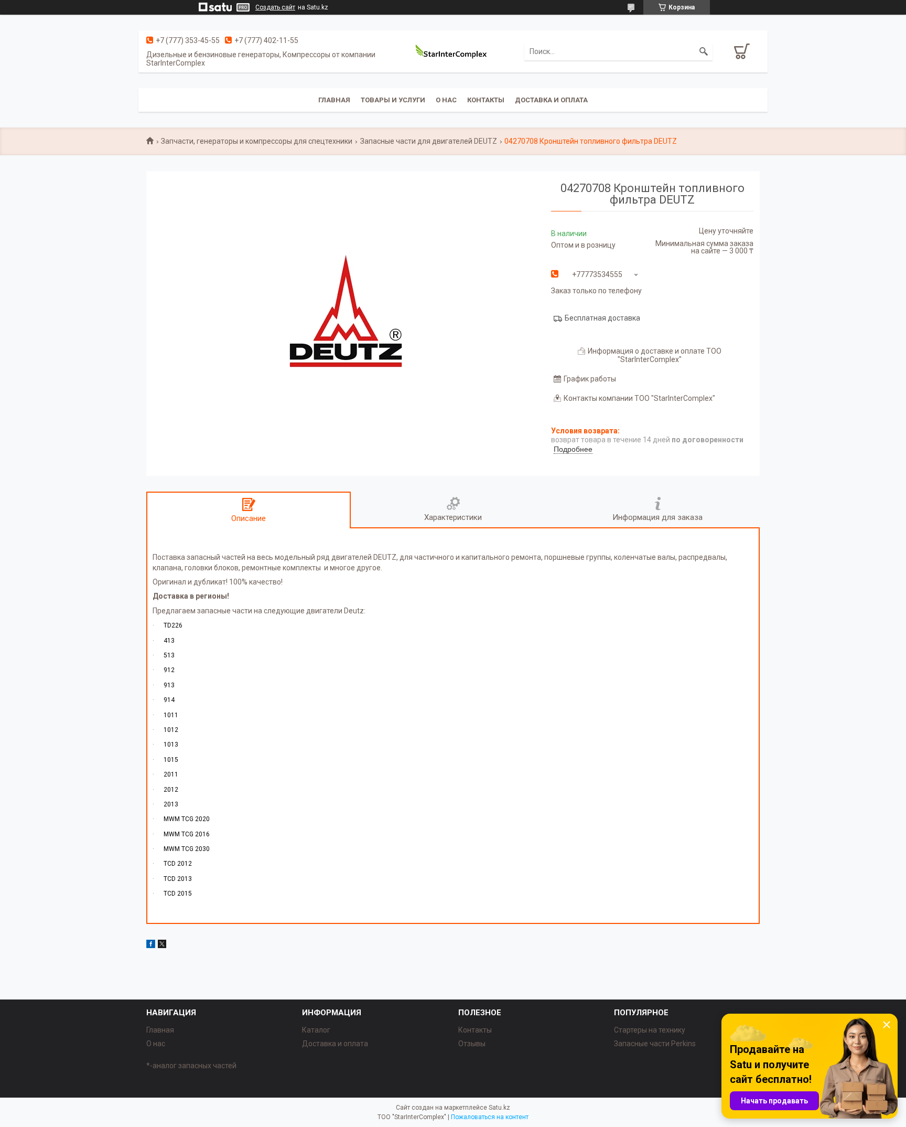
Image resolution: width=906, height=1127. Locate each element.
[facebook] (150, 945)
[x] (162, 945)
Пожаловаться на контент (489, 1117)
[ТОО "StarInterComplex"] (453, 51)
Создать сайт (275, 7)
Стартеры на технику (649, 1030)
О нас (446, 100)
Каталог (316, 1030)
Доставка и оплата (551, 100)
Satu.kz (499, 1107)
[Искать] (703, 51)
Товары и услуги (393, 100)
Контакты (485, 100)
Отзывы (472, 1043)
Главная (334, 100)
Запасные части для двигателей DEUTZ (428, 141)
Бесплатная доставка (602, 318)
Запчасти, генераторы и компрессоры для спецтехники (256, 141)
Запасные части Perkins (655, 1043)
